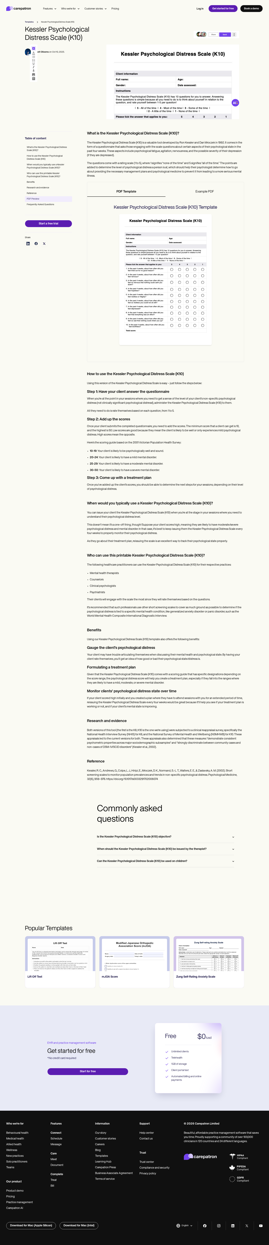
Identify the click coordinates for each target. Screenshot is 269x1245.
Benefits (31, 182)
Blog (98, 1150)
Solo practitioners (16, 1161)
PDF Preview (33, 199)
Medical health (15, 1138)
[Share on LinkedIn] (28, 243)
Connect (56, 1133)
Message (56, 1144)
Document (57, 1165)
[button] (184, 1226)
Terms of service (105, 1179)
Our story (100, 1133)
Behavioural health (17, 1133)
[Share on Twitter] (44, 243)
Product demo (15, 1191)
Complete (57, 1174)
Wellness (11, 1150)
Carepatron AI (14, 1208)
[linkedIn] (233, 1226)
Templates (101, 1156)
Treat (54, 1180)
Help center (146, 1133)
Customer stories (94, 9)
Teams (10, 1167)
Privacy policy (147, 1173)
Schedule (56, 1138)
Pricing (115, 9)
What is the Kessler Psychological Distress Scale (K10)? (47, 149)
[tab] (126, 192)
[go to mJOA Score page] (134, 953)
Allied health (13, 1144)
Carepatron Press (105, 1167)
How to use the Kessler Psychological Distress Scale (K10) (45, 157)
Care (54, 1153)
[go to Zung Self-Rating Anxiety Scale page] (209, 953)
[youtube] (261, 1226)
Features (48, 9)
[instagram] (219, 1226)
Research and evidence (38, 188)
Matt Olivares (42, 52)
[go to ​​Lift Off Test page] (60, 953)
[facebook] (205, 1226)
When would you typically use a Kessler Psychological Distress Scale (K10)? (45, 166)
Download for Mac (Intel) (79, 1225)
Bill (52, 1186)
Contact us (146, 1138)
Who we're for (68, 9)
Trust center (146, 1162)
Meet (54, 1159)
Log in (200, 9)
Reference (32, 193)
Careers (99, 1144)
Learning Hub (103, 1161)
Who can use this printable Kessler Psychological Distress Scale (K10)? (43, 175)
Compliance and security (154, 1168)
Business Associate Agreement (114, 1173)
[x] (247, 1226)
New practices (15, 1156)
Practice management (19, 1202)
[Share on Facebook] (36, 243)
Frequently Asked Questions (40, 204)
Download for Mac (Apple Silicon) (31, 1225)
